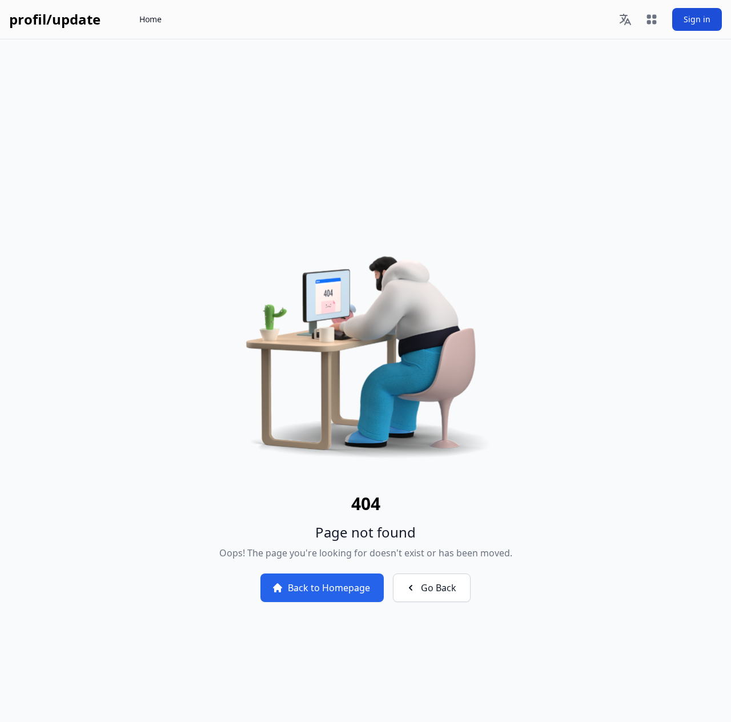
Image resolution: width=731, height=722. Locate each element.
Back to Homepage (329, 587)
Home (150, 19)
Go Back (438, 587)
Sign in (697, 19)
